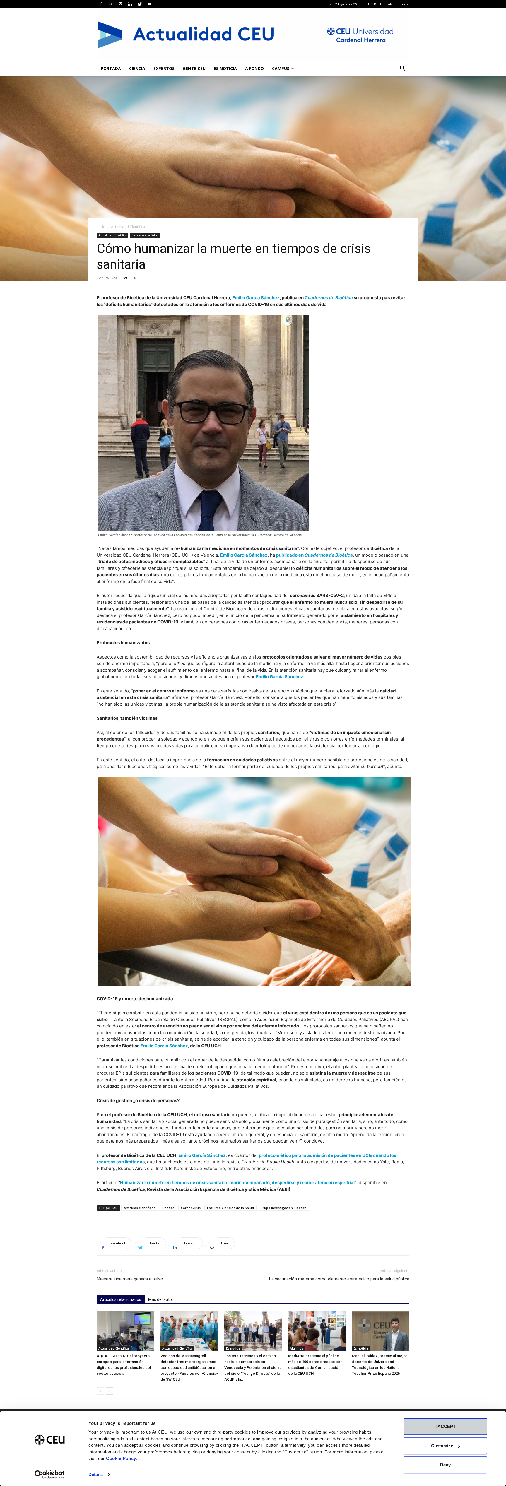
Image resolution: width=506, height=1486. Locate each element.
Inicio (101, 226)
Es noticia (225, 68)
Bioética (168, 1207)
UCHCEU (374, 4)
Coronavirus (191, 1207)
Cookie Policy (121, 1458)
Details (95, 1474)
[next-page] (109, 1391)
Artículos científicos (139, 1207)
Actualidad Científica (112, 235)
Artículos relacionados (120, 1299)
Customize (442, 1445)
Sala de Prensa (398, 4)
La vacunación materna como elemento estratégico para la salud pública (339, 1279)
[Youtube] (149, 4)
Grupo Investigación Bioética (283, 1207)
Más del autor (160, 1299)
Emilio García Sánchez (256, 297)
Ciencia (137, 68)
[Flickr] (110, 4)
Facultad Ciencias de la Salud (230, 1207)
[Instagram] (120, 4)
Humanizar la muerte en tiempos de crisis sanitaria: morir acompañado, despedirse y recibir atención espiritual (237, 1182)
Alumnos (296, 1348)
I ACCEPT (445, 1426)
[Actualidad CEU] (253, 34)
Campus (280, 68)
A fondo (254, 68)
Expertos (164, 68)
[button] (402, 69)
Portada (111, 68)
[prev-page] (100, 1391)
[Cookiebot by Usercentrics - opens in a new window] (49, 1474)
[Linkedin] (130, 4)
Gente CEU (194, 68)
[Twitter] (139, 4)
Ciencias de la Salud (145, 235)
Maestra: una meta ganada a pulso (130, 1279)
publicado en (314, 555)
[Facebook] (101, 4)
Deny (445, 1464)
